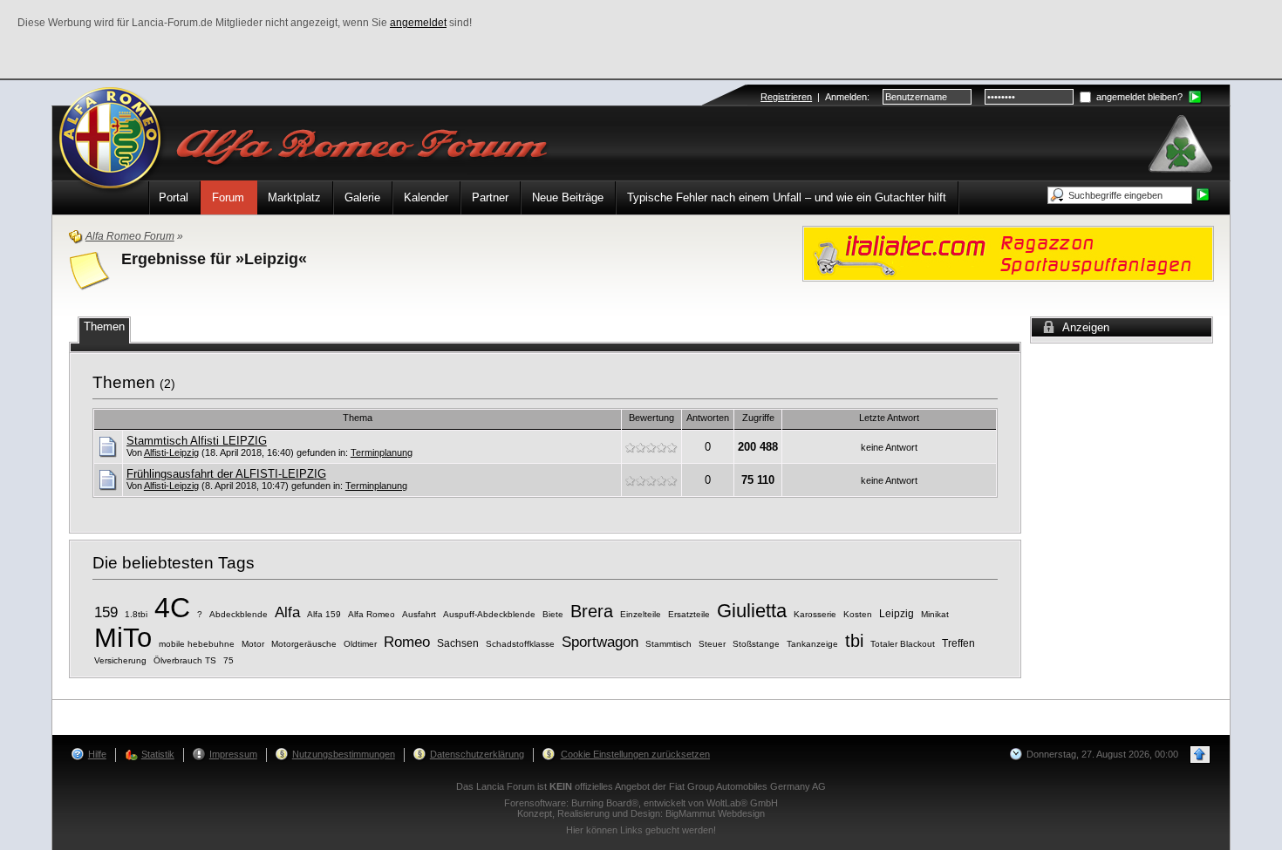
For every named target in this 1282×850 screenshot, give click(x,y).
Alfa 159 (324, 614)
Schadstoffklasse (520, 644)
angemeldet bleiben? (1138, 97)
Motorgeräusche (304, 644)
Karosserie (815, 614)
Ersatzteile (689, 614)
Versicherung (120, 660)
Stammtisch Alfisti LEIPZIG (196, 440)
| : (814, 97)
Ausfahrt (419, 614)
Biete (552, 614)
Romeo (407, 642)
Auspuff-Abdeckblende (489, 614)
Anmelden (846, 97)
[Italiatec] (1008, 252)
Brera (591, 611)
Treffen (958, 643)
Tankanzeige (812, 644)
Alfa (287, 612)
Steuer (712, 644)
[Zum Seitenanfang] (1200, 754)
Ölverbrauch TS (184, 660)
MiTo (123, 637)
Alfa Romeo (371, 614)
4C (172, 607)
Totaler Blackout (902, 644)
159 (106, 612)
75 (228, 660)
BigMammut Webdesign (715, 813)
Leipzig (896, 613)
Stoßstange (756, 644)
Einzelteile (640, 614)
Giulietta (752, 611)
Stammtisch (668, 644)
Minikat (935, 614)
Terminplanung (382, 452)
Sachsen (458, 643)
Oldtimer (360, 644)
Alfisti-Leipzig (171, 452)
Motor (253, 644)
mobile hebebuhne (197, 644)
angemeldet (418, 22)
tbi (854, 640)
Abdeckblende (238, 614)
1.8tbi (136, 614)
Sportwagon (600, 642)
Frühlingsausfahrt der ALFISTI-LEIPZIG (226, 473)
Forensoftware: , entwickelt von (641, 803)
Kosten (857, 614)
